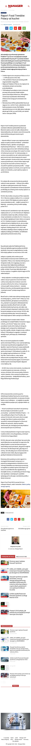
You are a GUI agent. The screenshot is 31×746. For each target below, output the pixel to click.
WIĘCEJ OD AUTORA (21, 556)
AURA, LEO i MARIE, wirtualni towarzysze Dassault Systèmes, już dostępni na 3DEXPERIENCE (20, 571)
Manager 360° (22, 737)
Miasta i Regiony (5, 739)
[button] (29, 6)
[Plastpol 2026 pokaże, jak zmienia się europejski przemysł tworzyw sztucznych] (5, 612)
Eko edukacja (16, 741)
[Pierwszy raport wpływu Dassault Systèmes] (5, 562)
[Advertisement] (15, 699)
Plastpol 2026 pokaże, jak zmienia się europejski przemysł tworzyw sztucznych (20, 612)
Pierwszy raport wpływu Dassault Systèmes (17, 562)
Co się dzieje (11, 10)
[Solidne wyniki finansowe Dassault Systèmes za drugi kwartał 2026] (5, 595)
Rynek (12, 737)
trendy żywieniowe (9, 512)
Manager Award (18, 739)
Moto (11, 739)
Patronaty (26, 739)
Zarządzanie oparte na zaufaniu (7, 529)
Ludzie (16, 737)
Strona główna (4, 10)
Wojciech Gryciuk (8, 24)
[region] (15, 722)
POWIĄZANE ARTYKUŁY (8, 556)
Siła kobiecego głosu (24, 528)
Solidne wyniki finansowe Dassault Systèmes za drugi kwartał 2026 (18, 595)
